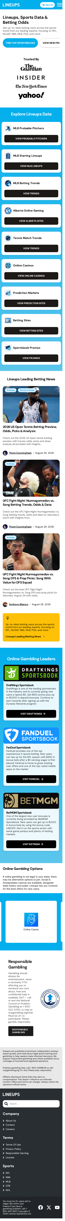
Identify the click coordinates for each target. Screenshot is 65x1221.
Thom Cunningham (20, 453)
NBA (8, 1177)
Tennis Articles (27, 390)
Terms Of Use (13, 1144)
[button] (59, 4)
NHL (8, 1190)
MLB (8, 1181)
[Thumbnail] (31, 404)
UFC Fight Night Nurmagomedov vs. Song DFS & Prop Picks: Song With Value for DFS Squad (28, 578)
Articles (11, 390)
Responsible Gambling (20, 1031)
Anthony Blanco (18, 604)
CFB (8, 1185)
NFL (8, 1173)
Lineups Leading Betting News (23, 636)
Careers (10, 1129)
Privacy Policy (13, 1149)
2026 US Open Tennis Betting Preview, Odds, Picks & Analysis (30, 429)
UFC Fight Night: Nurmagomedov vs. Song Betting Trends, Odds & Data (28, 503)
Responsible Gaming (17, 1153)
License (10, 1157)
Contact (10, 1124)
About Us (11, 1120)
